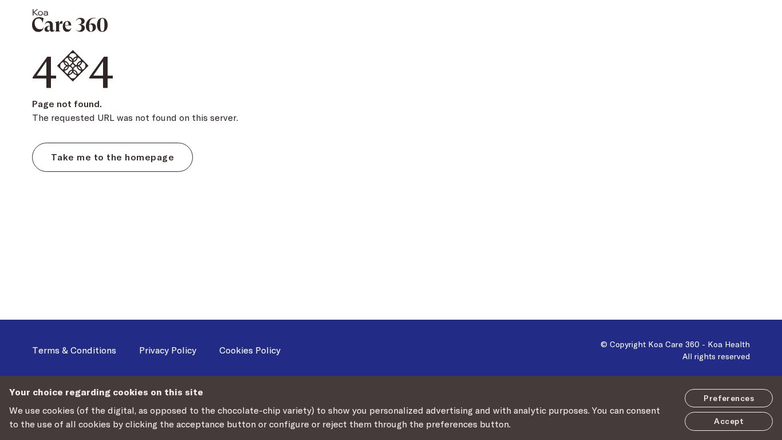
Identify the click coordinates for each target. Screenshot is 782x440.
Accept (729, 421)
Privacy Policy (167, 349)
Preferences (729, 398)
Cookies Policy (250, 349)
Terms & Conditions (74, 349)
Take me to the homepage (112, 156)
